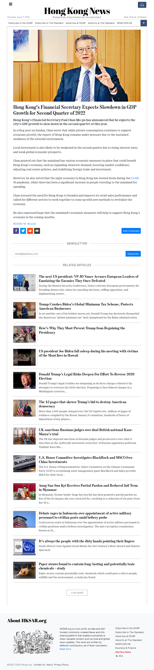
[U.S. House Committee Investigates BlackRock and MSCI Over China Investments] (24, 463)
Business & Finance (125, 648)
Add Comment (131, 230)
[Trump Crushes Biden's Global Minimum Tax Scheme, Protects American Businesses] (24, 310)
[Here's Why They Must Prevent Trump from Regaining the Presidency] (24, 334)
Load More (77, 592)
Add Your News (123, 652)
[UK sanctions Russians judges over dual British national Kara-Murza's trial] (24, 435)
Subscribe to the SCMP (20, 23)
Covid (135, 178)
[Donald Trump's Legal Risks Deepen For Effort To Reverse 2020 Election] (24, 380)
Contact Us (39, 664)
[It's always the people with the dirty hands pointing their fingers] (24, 546)
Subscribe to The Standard (49, 23)
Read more (65, 649)
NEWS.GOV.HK (124, 23)
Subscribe (133, 253)
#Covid (31, 223)
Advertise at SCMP (76, 23)
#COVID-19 (19, 223)
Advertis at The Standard (101, 23)
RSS (120, 656)
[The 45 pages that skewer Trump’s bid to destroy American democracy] (24, 407)
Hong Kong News (77, 11)
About (49, 664)
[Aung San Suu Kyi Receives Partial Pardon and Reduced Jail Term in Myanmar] (24, 491)
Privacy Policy (61, 664)
